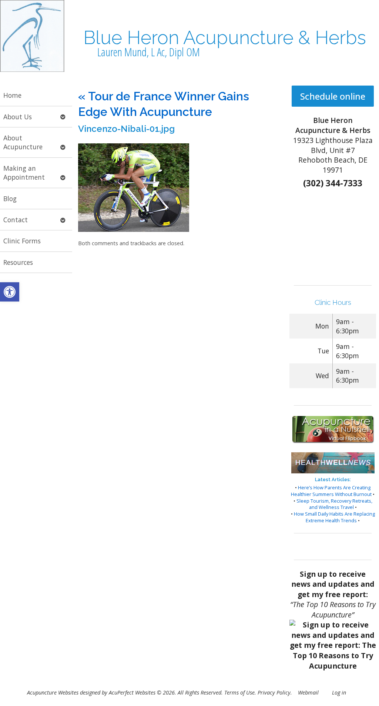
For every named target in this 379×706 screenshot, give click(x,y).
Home (12, 95)
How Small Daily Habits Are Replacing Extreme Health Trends (334, 517)
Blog (10, 198)
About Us (17, 116)
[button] (9, 292)
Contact (15, 219)
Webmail (308, 692)
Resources (18, 262)
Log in (339, 692)
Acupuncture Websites (52, 692)
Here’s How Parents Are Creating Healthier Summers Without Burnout (331, 490)
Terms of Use (239, 692)
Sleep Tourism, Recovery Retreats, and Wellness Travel (334, 504)
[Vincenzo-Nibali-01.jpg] (133, 230)
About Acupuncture (23, 142)
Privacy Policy (274, 692)
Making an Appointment (24, 173)
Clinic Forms (22, 240)
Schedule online (332, 96)
